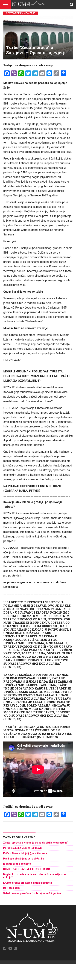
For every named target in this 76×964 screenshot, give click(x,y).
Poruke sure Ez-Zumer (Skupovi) (22, 848)
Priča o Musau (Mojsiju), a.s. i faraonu (25, 853)
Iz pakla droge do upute (17, 863)
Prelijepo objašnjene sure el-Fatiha (23, 858)
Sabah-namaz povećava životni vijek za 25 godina (32, 893)
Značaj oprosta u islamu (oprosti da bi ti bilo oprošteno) (35, 842)
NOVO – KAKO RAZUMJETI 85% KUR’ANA (26, 869)
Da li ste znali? (11, 887)
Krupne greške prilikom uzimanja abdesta (27, 882)
